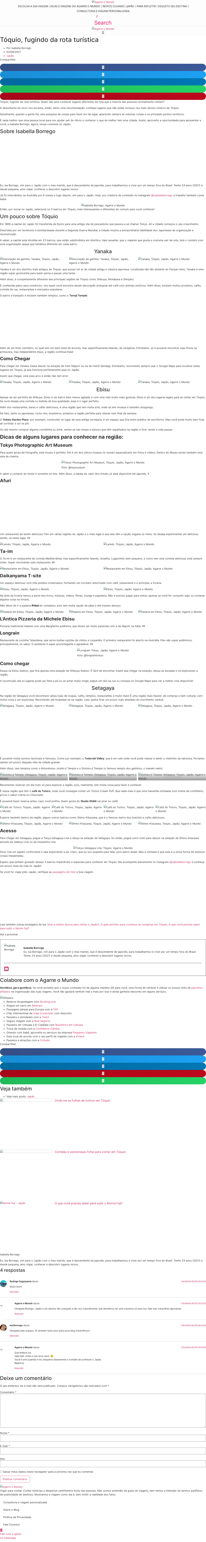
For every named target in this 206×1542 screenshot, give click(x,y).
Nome (4, 1433)
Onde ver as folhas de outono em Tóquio (82, 1100)
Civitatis (45, 1040)
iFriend (80, 1036)
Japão (130, 6)
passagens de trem (64, 872)
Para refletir (146, 6)
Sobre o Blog (11, 1509)
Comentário (8, 1392)
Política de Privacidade (17, 1517)
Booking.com (48, 1001)
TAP (55, 1009)
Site (2, 1459)
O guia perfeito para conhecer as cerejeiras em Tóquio (134, 924)
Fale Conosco (11, 1524)
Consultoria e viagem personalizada (103, 11)
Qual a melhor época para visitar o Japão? (73, 924)
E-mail (5, 1446)
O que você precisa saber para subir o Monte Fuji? (88, 1203)
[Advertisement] (103, 159)
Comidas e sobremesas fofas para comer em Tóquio (90, 1152)
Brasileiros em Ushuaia (69, 1024)
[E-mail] (6, 969)
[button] (103, 20)
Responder (14, 1291)
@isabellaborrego (162, 195)
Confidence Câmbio (48, 1028)
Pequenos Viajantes (85, 1032)
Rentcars (37, 1005)
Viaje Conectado (43, 1013)
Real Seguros (42, 1021)
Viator (45, 1017)
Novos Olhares (114, 6)
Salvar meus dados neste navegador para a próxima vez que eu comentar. (48, 1471)
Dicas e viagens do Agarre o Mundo (75, 6)
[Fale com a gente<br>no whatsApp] (1, 1530)
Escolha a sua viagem (33, 6)
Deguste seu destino (172, 6)
